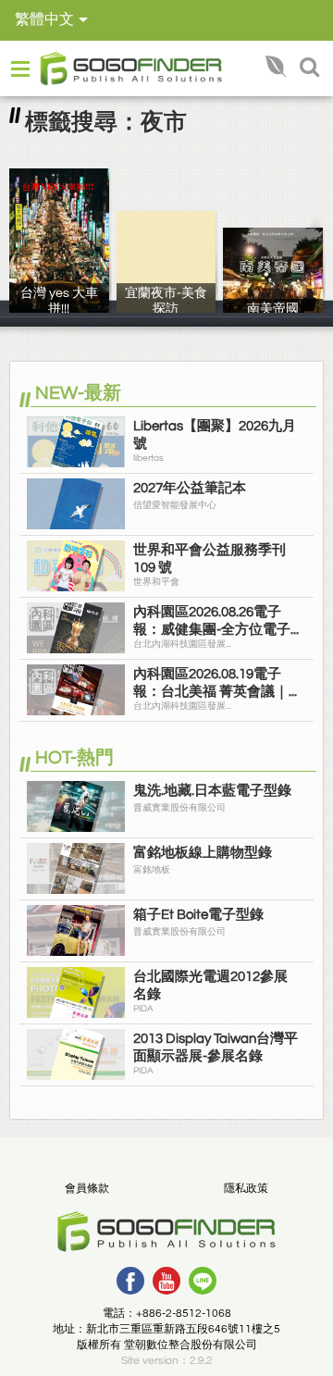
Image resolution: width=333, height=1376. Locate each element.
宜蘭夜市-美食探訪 (166, 307)
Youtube (166, 1281)
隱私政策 (246, 1189)
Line (202, 1281)
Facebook (130, 1281)
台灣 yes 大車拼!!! (59, 307)
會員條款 (87, 1189)
